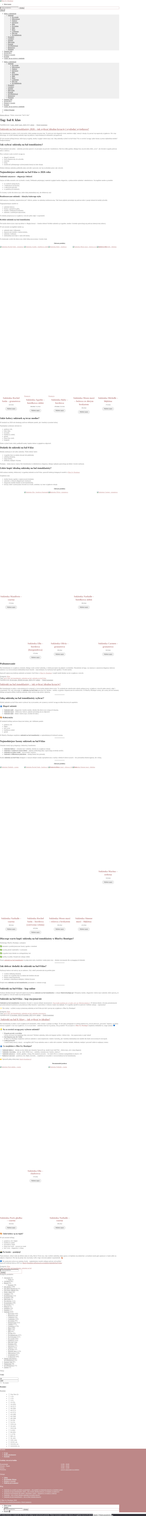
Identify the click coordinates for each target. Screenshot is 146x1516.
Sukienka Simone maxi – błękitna (83, 920)
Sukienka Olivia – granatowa (59, 645)
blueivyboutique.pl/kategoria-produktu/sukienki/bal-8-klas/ (42, 1263)
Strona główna (4, 115)
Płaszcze (6, 1306)
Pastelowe (11, 1340)
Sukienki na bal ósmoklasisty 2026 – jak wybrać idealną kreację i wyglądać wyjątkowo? (44, 129)
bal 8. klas (7, 678)
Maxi (13, 30)
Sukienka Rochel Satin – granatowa (11, 399)
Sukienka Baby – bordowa (59, 401)
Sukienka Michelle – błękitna (108, 399)
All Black (7, 1281)
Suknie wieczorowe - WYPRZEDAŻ (10, 1359)
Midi (13, 28)
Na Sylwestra (12, 1337)
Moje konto (7, 4)
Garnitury (11, 39)
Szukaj (22, 8)
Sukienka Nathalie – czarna (11, 920)
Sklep (6, 1477)
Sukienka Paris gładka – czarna (11, 1219)
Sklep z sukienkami (10, 13)
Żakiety (6, 1367)
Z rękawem (11, 1356)
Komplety (11, 37)
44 (13, 1414)
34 (13, 1404)
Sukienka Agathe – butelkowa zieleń (35, 401)
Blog (8, 676)
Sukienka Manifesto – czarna (11, 598)
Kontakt (6, 56)
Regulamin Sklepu (10, 1479)
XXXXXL (14, 1446)
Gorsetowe (11, 1326)
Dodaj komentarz (42, 125)
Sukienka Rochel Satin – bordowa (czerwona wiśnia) (35, 921)
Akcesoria (7, 1278)
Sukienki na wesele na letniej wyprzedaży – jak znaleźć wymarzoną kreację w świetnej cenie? (33, 1490)
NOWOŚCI (8, 53)
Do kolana (15, 26)
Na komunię (8, 1303)
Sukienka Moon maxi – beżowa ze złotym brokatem (83, 401)
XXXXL (14, 1444)
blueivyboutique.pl (25, 1059)
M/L (12, 1436)
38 (13, 1408)
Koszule (10, 44)
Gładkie (10, 1324)
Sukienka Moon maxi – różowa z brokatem (59, 920)
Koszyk (7, 1511)
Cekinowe (11, 1317)
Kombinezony (8, 1296)
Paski (9, 1279)
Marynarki (11, 42)
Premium (11, 49)
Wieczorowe (16, 19)
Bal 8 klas (11, 1313)
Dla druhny (7, 1287)
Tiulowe (14, 21)
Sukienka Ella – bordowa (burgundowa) (35, 646)
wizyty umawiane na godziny (70, 1469)
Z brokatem (11, 1355)
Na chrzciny (8, 1301)
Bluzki (6, 1283)
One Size (14, 1394)
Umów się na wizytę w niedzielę (14, 58)
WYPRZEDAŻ (13, 46)
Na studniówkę (16, 35)
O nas (6, 1453)
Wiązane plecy (12, 1351)
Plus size (14, 33)
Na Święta (7, 1305)
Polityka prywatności (11, 1483)
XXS (13, 1424)
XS (12, 1426)
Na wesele (15, 17)
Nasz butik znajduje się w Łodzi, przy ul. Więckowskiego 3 (71, 1003)
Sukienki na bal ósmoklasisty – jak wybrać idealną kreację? (30, 684)
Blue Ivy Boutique (74, 472)
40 (13, 1410)
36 (13, 1406)
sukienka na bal (26, 678)
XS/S (13, 1428)
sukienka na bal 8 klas (39, 678)
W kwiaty (11, 1349)
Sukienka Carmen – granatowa (108, 645)
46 (13, 1416)
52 (12, 1422)
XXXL (13, 1442)
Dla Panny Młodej (9, 1290)
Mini (13, 24)
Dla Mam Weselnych (10, 1288)
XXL (13, 1440)
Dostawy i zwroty (9, 55)
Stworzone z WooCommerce (22, 1502)
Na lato (10, 1333)
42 (13, 1412)
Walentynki (7, 1364)
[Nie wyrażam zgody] (112, 1515)
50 (12, 1420)
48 (13, 1418)
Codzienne (15, 31)
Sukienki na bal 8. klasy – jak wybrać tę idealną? (25, 1019)
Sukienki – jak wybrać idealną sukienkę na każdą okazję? (22, 1495)
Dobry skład (8, 1292)
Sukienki (11, 15)
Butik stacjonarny (10, 1455)
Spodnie (10, 40)
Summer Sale (8, 51)
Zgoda (95, 1515)
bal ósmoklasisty (16, 678)
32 (12, 1402)
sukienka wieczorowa (39, 1013)
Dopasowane (12, 1322)
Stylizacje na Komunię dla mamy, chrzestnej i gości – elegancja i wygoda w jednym (30, 1493)
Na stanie (6, 1383)
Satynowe (15, 22)
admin (32, 125)
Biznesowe (11, 47)
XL (12, 1438)
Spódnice (7, 1308)
